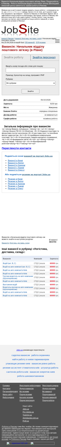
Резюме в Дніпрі (15, 181)
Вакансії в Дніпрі (16, 163)
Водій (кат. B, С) (9, 263)
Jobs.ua (19, 350)
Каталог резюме (26, 397)
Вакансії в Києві (15, 160)
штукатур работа (49, 367)
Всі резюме (24, 391)
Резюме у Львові (16, 186)
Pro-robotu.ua (28, 412)
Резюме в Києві (15, 179)
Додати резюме (49, 389)
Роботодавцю (8, 397)
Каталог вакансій (49, 397)
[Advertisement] (30, 215)
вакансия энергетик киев (42, 372)
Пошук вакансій (48, 394)
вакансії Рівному (7, 38)
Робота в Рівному (9, 427)
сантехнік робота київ (17, 372)
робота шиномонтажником (30, 376)
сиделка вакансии (21, 355)
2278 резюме (41, 42)
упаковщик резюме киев (18, 363)
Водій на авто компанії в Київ (15, 270)
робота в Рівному (13, 12)
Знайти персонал (44, 57)
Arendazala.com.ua (30, 418)
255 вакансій (29, 42)
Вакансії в (5, 243)
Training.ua (27, 415)
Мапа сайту (7, 394)
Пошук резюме (26, 394)
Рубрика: (9, 79)
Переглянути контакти (16, 148)
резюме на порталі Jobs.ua (36, 174)
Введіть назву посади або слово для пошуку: (24, 66)
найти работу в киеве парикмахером (30, 359)
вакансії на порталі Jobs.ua (38, 156)
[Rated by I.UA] (42, 444)
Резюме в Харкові (16, 183)
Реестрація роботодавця (30, 386)
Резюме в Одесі (15, 188)
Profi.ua (26, 421)
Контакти (6, 389)
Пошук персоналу (27, 400)
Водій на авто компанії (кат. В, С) (16, 267)
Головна (6, 386)
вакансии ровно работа (43, 363)
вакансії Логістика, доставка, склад (28, 38)
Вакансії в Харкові (16, 165)
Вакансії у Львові (16, 167)
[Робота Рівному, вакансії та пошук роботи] (20, 30)
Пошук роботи (48, 400)
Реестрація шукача (50, 386)
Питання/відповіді (10, 391)
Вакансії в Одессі (16, 170)
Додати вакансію (27, 389)
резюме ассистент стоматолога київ (21, 367)
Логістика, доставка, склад (19, 243)
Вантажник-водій (10, 285)
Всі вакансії (47, 391)
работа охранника (40, 355)
